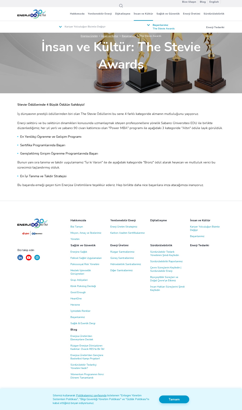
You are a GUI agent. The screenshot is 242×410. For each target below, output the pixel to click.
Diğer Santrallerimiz (121, 270)
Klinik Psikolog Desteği (83, 286)
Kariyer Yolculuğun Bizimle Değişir (205, 228)
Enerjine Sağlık (79, 252)
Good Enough (78, 292)
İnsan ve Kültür (143, 13)
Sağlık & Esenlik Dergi (83, 323)
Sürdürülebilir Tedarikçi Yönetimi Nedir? (84, 366)
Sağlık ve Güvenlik (168, 13)
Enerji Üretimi (191, 13)
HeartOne (76, 298)
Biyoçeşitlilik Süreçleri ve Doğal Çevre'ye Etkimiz (164, 278)
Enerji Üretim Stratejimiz (123, 226)
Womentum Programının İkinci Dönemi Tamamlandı (87, 376)
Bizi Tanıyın (77, 226)
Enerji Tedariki (215, 27)
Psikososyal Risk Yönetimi (85, 264)
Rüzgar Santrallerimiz (122, 252)
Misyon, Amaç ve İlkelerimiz (86, 233)
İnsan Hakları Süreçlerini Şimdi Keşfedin (167, 288)
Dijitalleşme (122, 13)
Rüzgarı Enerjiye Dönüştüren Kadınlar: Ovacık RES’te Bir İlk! (87, 347)
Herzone (75, 304)
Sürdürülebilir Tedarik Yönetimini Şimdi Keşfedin (164, 253)
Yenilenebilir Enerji (100, 13)
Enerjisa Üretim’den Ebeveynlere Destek (82, 337)
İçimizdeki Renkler (81, 311)
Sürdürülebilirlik (214, 13)
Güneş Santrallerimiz (122, 258)
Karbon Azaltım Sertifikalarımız (127, 233)
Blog (74, 330)
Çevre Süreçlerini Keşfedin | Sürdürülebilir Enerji (165, 269)
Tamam (174, 399)
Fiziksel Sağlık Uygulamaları (86, 258)
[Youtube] (29, 259)
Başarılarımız (197, 236)
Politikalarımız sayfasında (91, 395)
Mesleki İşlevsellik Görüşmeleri (81, 272)
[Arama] (121, 6)
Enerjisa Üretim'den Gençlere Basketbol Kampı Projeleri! (87, 357)
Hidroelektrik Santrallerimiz (125, 264)
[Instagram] (37, 259)
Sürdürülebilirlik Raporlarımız (166, 261)
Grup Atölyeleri (79, 280)
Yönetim (75, 239)
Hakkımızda (77, 13)
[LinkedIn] (20, 259)
